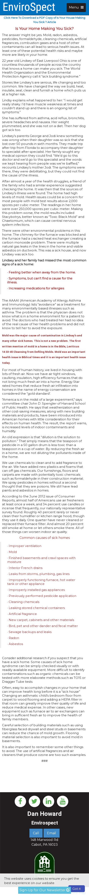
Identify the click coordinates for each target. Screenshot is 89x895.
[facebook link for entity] (20, 801)
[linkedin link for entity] (48, 801)
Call (36, 833)
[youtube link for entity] (62, 801)
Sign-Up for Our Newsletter (42, 890)
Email (51, 833)
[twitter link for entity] (34, 801)
